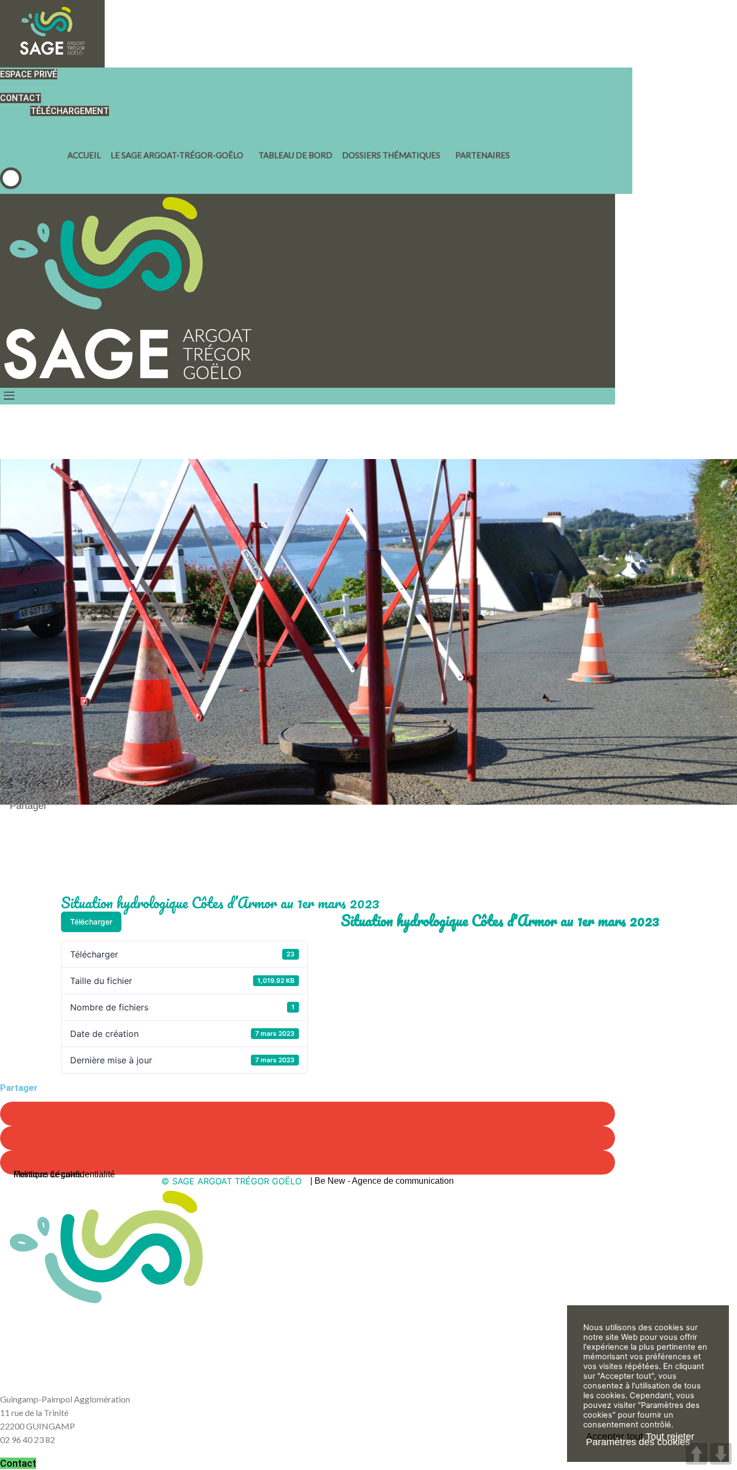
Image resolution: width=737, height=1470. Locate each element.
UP (696, 1454)
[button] (11, 178)
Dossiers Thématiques (391, 155)
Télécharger (91, 921)
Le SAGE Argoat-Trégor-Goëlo (177, 155)
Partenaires (482, 155)
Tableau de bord (295, 155)
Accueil (84, 155)
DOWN (721, 1454)
